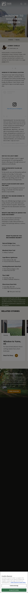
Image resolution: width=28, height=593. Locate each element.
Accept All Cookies (14, 590)
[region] (14, 582)
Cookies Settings (14, 585)
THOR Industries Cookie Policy (18, 582)
